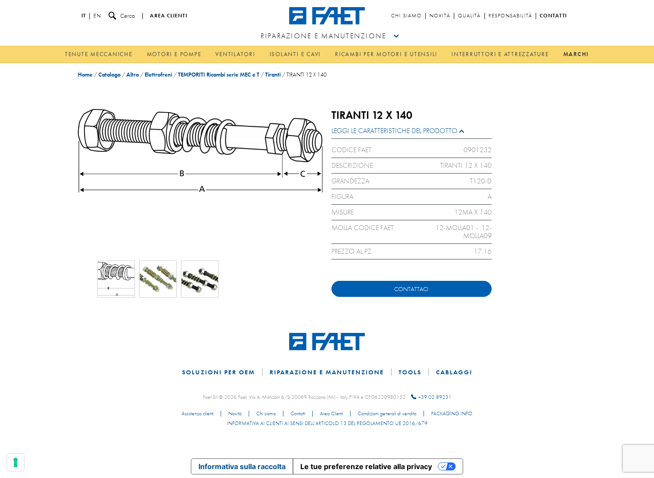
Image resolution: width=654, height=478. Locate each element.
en (97, 16)
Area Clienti (331, 414)
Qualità (469, 16)
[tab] (411, 133)
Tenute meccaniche (99, 54)
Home (85, 74)
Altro (132, 74)
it (83, 16)
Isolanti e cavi (295, 54)
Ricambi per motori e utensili (386, 54)
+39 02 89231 (435, 397)
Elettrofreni (158, 74)
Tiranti (273, 74)
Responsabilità (510, 16)
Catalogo (109, 74)
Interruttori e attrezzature (500, 54)
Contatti (553, 16)
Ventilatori (235, 54)
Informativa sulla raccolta (242, 466)
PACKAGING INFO (451, 414)
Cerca (127, 16)
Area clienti (168, 16)
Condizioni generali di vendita (387, 414)
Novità (439, 16)
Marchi (576, 54)
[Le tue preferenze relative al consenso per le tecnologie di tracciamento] (15, 462)
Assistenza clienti (198, 414)
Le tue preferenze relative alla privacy (366, 466)
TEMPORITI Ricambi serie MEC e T (218, 74)
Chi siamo (406, 16)
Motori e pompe (174, 54)
